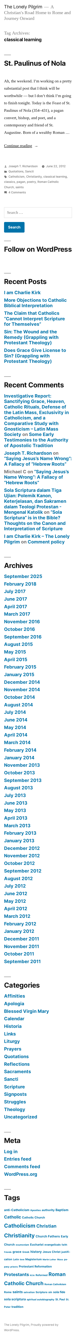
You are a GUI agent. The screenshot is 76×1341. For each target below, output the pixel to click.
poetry (31, 182)
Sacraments (17, 1071)
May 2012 (15, 901)
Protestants (16, 1274)
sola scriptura (15, 1299)
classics (9, 182)
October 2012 (19, 863)
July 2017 (15, 591)
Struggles (15, 1102)
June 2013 (15, 803)
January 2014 (19, 757)
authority (48, 1210)
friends (8, 1252)
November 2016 (22, 621)
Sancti (29, 171)
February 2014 (20, 750)
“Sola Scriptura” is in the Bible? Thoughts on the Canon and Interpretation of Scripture (35, 520)
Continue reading (21, 145)
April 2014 (15, 735)
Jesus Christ (52, 1252)
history (36, 1252)
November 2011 (21, 946)
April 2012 (15, 908)
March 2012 (17, 916)
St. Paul (60, 1299)
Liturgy (12, 1041)
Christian (46, 1226)
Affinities (14, 996)
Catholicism (16, 176)
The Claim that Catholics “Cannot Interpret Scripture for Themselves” (34, 318)
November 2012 (22, 855)
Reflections (17, 1064)
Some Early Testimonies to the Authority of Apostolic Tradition (36, 440)
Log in (11, 1151)
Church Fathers (48, 1236)
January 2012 (19, 931)
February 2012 (20, 924)
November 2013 (22, 765)
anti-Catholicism (16, 1210)
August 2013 (18, 787)
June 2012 (15, 893)
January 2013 (19, 840)
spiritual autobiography (40, 1299)
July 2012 (15, 886)
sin (50, 1292)
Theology (14, 1109)
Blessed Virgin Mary (26, 1011)
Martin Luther (49, 1259)
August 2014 (18, 705)
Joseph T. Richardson (23, 166)
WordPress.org (20, 1174)
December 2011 (21, 939)
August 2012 (18, 878)
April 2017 (15, 606)
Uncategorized (20, 1117)
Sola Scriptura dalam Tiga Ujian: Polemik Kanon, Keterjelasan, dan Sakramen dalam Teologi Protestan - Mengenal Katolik (35, 501)
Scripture (14, 1087)
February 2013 (20, 833)
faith (64, 1244)
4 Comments (17, 192)
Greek (26, 1251)
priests (14, 1266)
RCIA (32, 1275)
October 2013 (19, 772)
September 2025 (23, 576)
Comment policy (46, 542)
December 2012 (22, 848)
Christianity (34, 176)
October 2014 (19, 697)
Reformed (42, 1275)
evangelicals (52, 1244)
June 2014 (15, 720)
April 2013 (15, 818)
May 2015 (15, 652)
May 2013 (15, 810)
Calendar (14, 1018)
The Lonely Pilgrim (23, 6)
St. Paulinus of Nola (35, 63)
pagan (21, 182)
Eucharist (37, 1244)
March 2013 (17, 825)
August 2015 (18, 644)
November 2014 (22, 689)
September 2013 (23, 780)
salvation (29, 1292)
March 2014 (17, 742)
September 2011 (22, 961)
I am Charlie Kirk (22, 292)
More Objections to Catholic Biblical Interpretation (35, 302)
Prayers (12, 1049)
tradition (17, 1307)
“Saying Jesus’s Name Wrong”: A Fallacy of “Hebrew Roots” (38, 461)
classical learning (55, 176)
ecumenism (22, 1244)
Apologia (14, 1003)
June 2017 (15, 599)
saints (19, 187)
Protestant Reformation (35, 1266)
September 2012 (23, 871)
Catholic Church (33, 1217)
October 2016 (19, 629)
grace (17, 1252)
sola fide (59, 1292)
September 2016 (23, 637)
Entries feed (17, 1159)
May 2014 (15, 727)
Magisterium (33, 1259)
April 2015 (15, 659)
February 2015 (20, 667)
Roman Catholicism (55, 1284)
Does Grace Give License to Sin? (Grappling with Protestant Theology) (35, 355)
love (22, 1259)
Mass (60, 1259)
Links (10, 1034)
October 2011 (19, 954)
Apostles (35, 1210)
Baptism (62, 1210)
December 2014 (22, 682)
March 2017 (17, 614)
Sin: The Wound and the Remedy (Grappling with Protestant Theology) (31, 337)
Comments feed (22, 1166)
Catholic (12, 1216)
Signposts (15, 1094)
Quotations (15, 171)
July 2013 (15, 795)
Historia (13, 1026)
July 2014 (15, 712)
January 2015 (19, 674)
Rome (8, 1292)
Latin (16, 1259)
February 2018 (20, 584)
